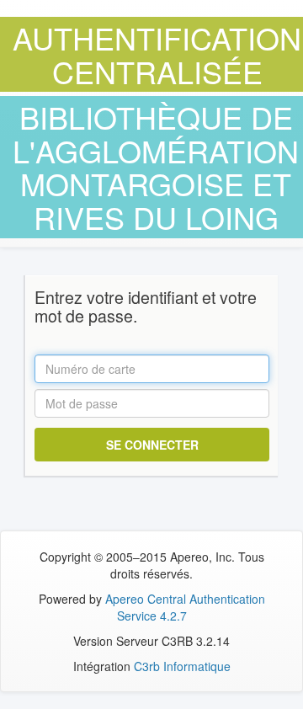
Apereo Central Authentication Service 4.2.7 (185, 607)
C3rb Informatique (182, 666)
